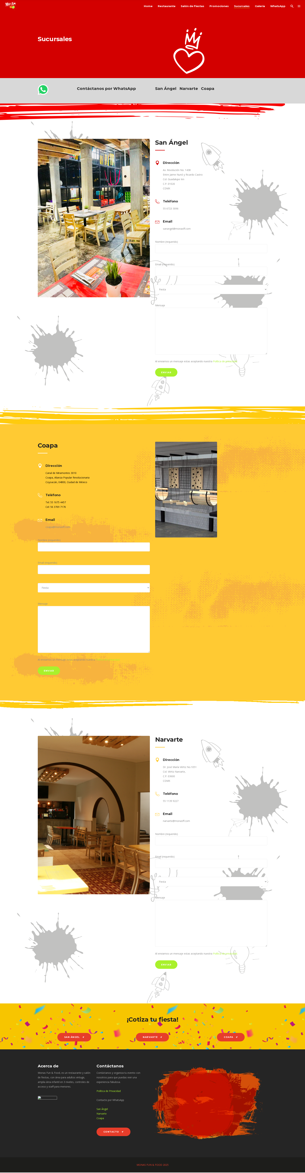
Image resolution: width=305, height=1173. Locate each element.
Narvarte (189, 88)
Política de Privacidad (109, 1091)
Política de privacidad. (225, 361)
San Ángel (165, 88)
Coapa (207, 88)
